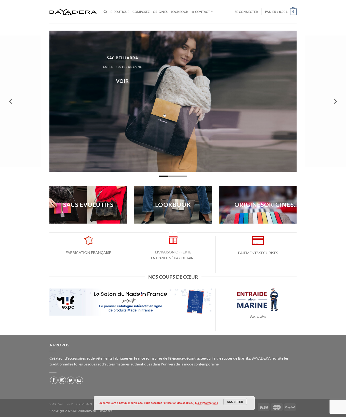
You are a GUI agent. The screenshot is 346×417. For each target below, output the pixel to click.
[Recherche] (105, 11)
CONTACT (56, 403)
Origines (160, 12)
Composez (141, 12)
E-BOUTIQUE (119, 12)
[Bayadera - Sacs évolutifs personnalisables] (73, 11)
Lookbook (179, 12)
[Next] (335, 101)
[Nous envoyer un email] (79, 380)
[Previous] (11, 101)
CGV (70, 403)
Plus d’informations (205, 403)
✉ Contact (201, 12)
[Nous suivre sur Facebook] (54, 380)
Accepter (235, 402)
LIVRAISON (84, 403)
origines (249, 204)
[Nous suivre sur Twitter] (71, 380)
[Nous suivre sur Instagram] (62, 380)
